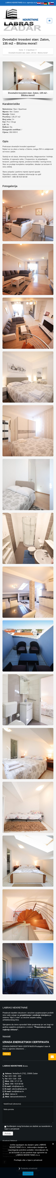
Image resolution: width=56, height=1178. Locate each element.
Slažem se (28, 1173)
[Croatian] (39, 3)
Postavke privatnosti (29, 1168)
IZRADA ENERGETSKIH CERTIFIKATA (26, 1042)
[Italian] (49, 3)
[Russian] (52, 3)
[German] (45, 3)
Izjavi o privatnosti (11, 1129)
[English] (42, 3)
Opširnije (7, 1054)
